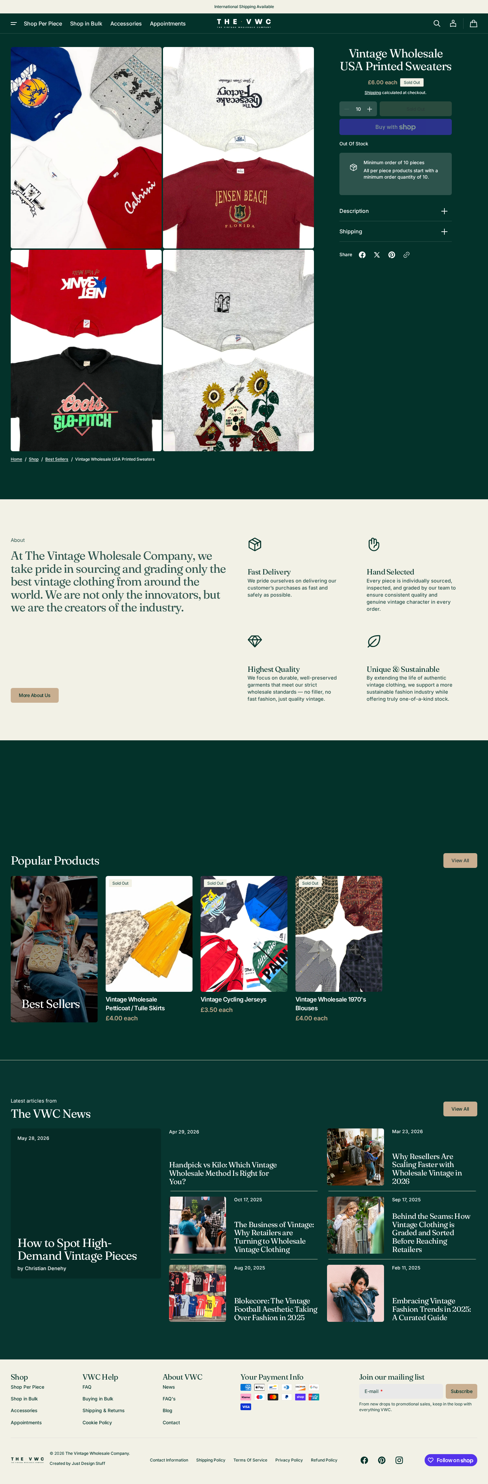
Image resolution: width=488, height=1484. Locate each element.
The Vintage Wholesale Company (97, 1453)
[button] (437, 23)
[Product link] (149, 949)
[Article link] (86, 1203)
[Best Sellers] (54, 949)
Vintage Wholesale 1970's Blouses (330, 1003)
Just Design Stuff (88, 1463)
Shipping (373, 92)
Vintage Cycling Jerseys (234, 999)
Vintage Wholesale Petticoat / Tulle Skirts (135, 1003)
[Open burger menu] (13, 23)
